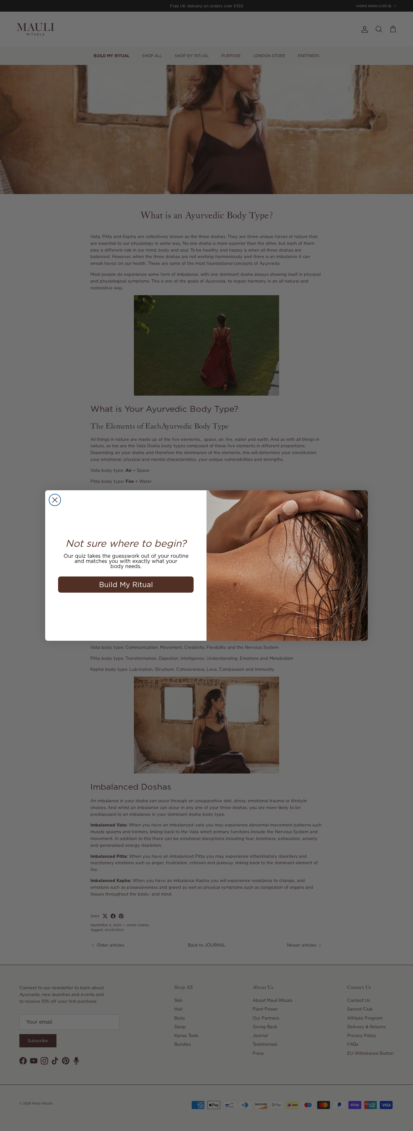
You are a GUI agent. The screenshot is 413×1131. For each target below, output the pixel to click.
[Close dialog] (55, 500)
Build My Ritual (126, 584)
